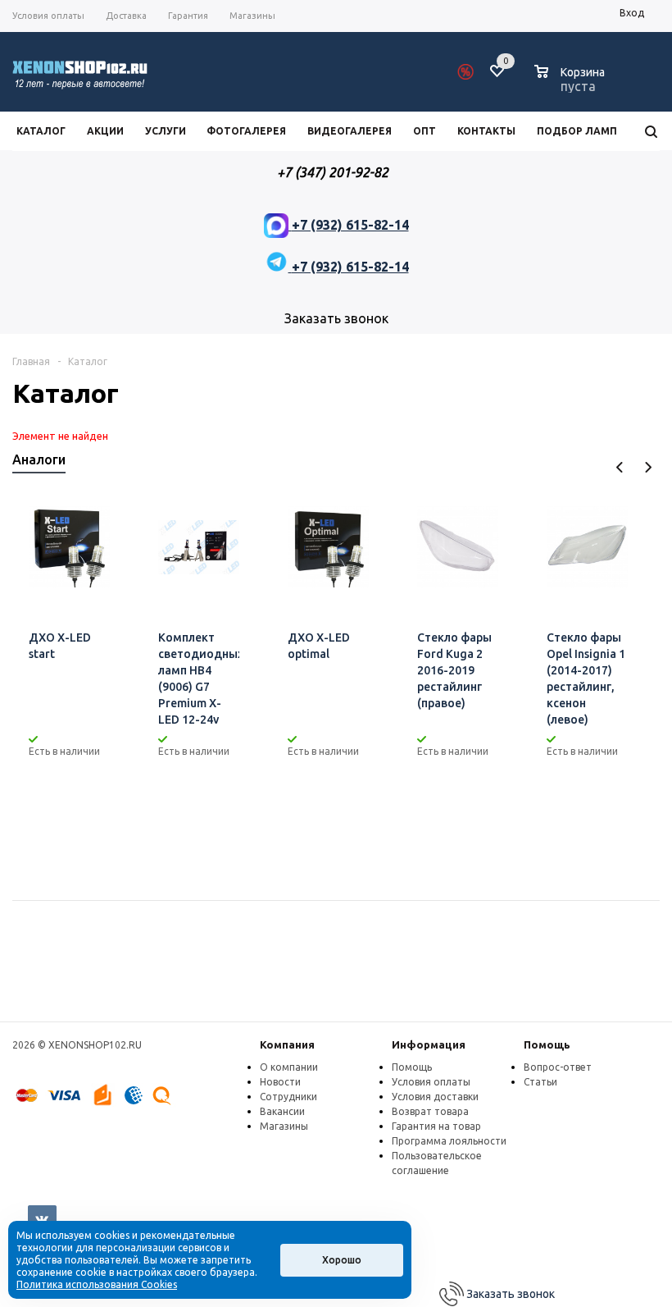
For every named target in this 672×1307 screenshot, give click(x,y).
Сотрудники (288, 1096)
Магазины (284, 1126)
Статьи (540, 1081)
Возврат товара (430, 1111)
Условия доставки (435, 1096)
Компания (287, 1044)
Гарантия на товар (436, 1126)
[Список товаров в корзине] (571, 83)
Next (648, 467)
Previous (620, 467)
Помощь (547, 1044)
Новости (280, 1081)
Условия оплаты (431, 1081)
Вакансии (282, 1111)
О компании (289, 1067)
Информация (428, 1044)
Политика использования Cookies (96, 1284)
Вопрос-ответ (558, 1067)
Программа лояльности (449, 1141)
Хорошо (341, 1259)
